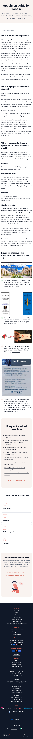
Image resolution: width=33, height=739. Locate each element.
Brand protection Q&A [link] (16, 619)
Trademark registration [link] (16, 629)
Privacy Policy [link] (16, 725)
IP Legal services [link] (16, 634)
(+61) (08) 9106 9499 (16, 701)
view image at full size (11, 286)
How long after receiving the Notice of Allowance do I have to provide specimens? (16, 442)
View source (24, 284)
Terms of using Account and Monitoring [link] (16, 623)
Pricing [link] (16, 612)
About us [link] (16, 610)
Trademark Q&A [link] (16, 617)
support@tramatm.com (16, 640)
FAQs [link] (16, 615)
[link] (16, 506)
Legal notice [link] (16, 723)
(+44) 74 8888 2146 (16, 666)
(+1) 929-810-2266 (16, 675)
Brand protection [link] (16, 632)
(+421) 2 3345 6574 (16, 692)
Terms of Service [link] (16, 621)
